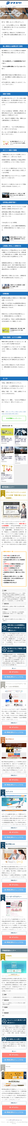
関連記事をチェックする (15, 677)
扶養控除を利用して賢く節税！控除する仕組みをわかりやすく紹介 (6, 440)
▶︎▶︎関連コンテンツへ (14, 418)
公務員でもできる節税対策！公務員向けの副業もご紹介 (6, 458)
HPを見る (15, 672)
